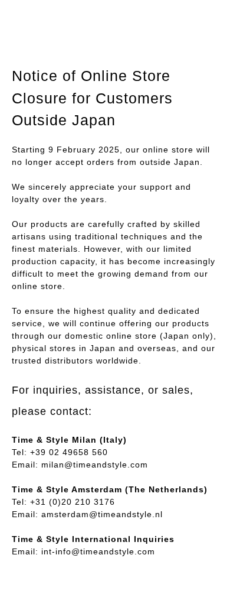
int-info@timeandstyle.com (98, 551)
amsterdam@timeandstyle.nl (102, 514)
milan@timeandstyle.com (94, 464)
